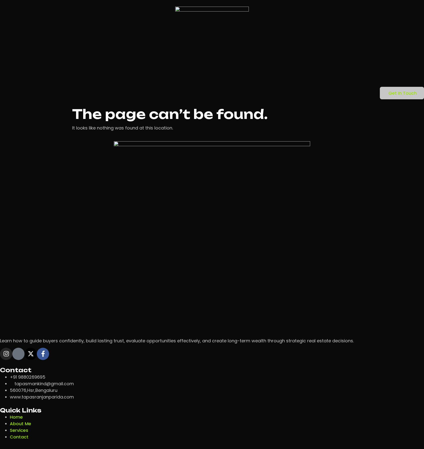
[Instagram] (6, 354)
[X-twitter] (31, 354)
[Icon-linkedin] (18, 354)
